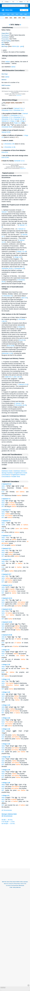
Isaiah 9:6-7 (8, 377)
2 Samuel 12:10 (23, 384)
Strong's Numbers (7, 473)
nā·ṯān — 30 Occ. (7, 819)
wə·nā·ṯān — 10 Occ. (8, 823)
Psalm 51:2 (17, 123)
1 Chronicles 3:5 (7, 296)
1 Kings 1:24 (6, 718)
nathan (7, 61)
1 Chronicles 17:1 (15, 115)
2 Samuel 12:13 (7, 585)
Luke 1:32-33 (17, 377)
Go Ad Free (3, 987)
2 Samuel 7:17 (6, 535)
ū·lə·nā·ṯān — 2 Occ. (8, 821)
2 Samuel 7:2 (6, 499)
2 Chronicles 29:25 (20, 405)
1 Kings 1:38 (6, 757)
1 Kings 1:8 (12, 121)
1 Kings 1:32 (18, 257)
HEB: (3, 486)
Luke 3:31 (24, 297)
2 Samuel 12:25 (7, 622)
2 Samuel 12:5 (6, 559)
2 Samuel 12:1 (17, 119)
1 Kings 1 (23, 121)
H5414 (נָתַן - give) (17, 46)
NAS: (3, 488)
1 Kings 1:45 (6, 782)
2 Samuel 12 (21, 229)
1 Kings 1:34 (6, 744)
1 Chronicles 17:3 (18, 117)
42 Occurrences (7, 810)
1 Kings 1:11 (6, 679)
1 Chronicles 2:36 (8, 144)
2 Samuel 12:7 (6, 574)
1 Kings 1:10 (6, 664)
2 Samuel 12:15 (7, 609)
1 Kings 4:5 (20, 327)
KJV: (3, 491)
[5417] (28, 443)
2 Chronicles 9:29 (18, 268)
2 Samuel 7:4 (6, 521)
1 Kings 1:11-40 (21, 251)
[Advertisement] (15, 858)
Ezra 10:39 (5, 157)
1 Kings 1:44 (6, 769)
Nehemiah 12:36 (7, 353)
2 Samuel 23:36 (7, 635)
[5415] (2, 443)
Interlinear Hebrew (19, 471)
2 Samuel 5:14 (17, 108)
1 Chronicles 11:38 (9, 147)
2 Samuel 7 (18, 403)
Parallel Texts (15, 476)
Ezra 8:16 (5, 152)
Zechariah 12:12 (19, 161)
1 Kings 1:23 (6, 705)
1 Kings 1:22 (6, 692)
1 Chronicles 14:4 (18, 110)
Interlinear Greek (7, 471)
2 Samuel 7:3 (6, 510)
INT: (3, 495)
